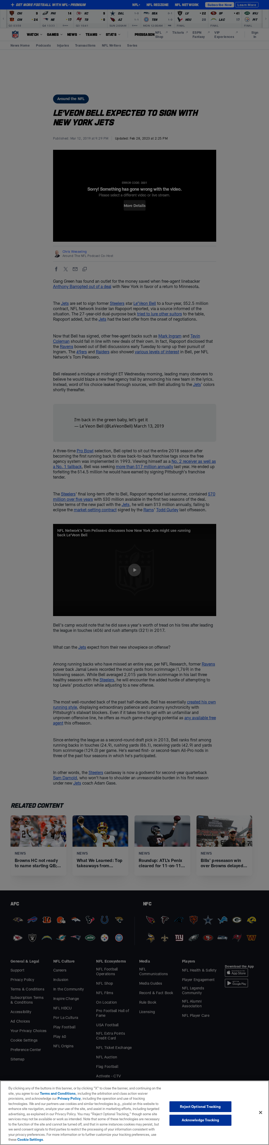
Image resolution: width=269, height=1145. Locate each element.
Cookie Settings (30, 1139)
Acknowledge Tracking (200, 1120)
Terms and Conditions (58, 1093)
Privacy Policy (69, 1098)
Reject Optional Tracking (200, 1106)
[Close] (260, 1112)
